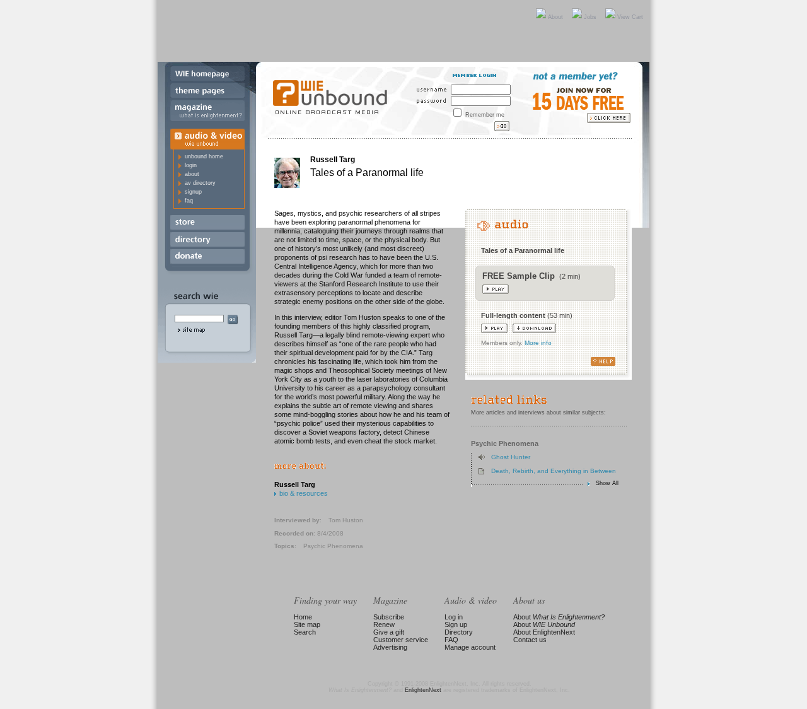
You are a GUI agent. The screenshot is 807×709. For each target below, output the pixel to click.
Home (303, 617)
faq (189, 200)
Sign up (455, 624)
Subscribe (388, 617)
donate (207, 257)
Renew (384, 624)
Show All (607, 483)
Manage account (470, 647)
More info (538, 342)
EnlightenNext (423, 690)
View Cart (630, 17)
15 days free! (581, 106)
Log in (453, 617)
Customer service (400, 639)
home (207, 74)
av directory (200, 183)
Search (305, 632)
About (555, 17)
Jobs (590, 17)
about (192, 174)
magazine (207, 112)
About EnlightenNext (544, 632)
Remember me (484, 115)
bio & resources (303, 493)
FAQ (451, 639)
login (191, 165)
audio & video (207, 136)
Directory (458, 632)
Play (495, 289)
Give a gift (388, 632)
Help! (548, 361)
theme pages (207, 91)
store (207, 223)
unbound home (204, 156)
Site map (307, 624)
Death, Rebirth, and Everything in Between (553, 470)
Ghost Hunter (510, 457)
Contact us (530, 639)
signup (193, 192)
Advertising (390, 647)
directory (207, 240)
